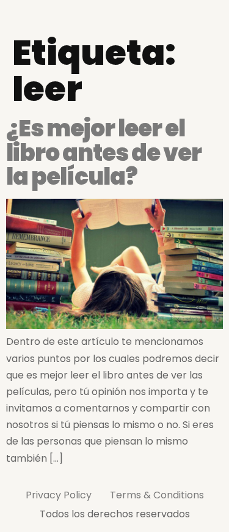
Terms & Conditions (157, 495)
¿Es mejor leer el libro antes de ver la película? (104, 153)
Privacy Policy (59, 495)
